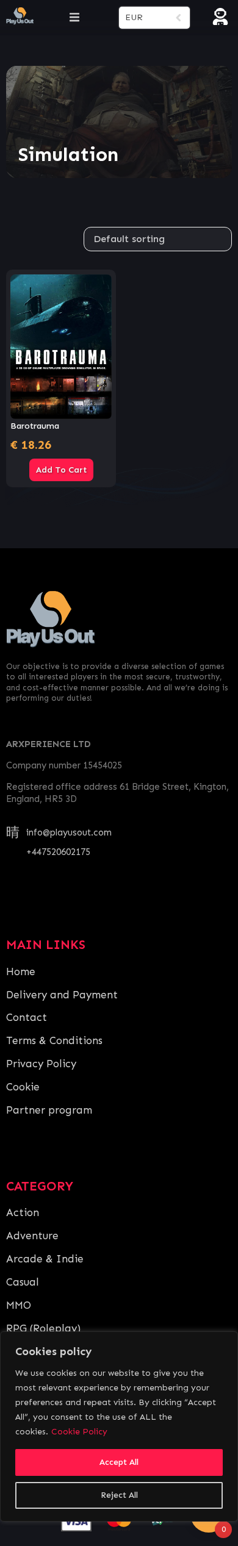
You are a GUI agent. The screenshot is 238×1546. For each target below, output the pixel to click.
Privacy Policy (41, 1064)
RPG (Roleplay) (43, 1328)
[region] (119, 1426)
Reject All (119, 1495)
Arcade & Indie (45, 1259)
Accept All (119, 1462)
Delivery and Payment (62, 995)
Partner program (49, 1110)
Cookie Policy (79, 1431)
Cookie (23, 1087)
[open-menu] (74, 18)
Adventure (32, 1235)
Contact (26, 1017)
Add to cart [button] (61, 470)
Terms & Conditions (54, 1040)
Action (22, 1212)
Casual (22, 1282)
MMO (18, 1305)
